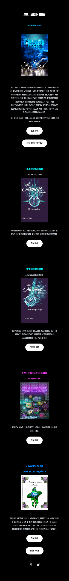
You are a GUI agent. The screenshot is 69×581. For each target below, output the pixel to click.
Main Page (34, 550)
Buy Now (34, 130)
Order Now (34, 347)
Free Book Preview (34, 143)
